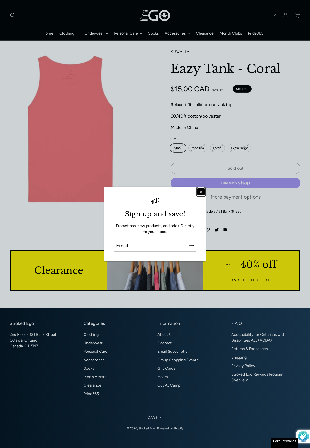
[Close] (201, 191)
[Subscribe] (191, 245)
